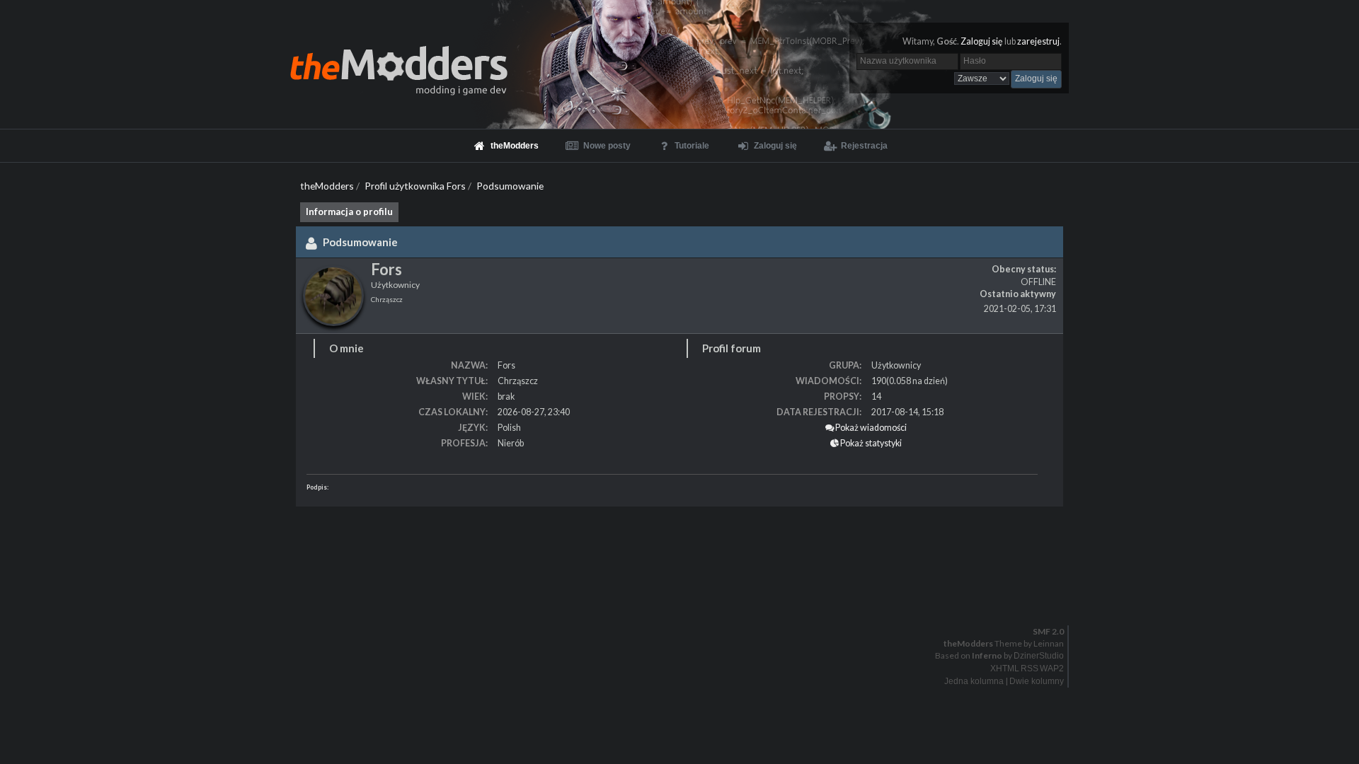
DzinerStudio (1039, 656)
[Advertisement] (424, 549)
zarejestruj (1038, 41)
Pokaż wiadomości (870, 427)
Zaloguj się (982, 41)
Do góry (685, 602)
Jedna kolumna (974, 681)
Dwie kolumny (1036, 681)
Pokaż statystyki (870, 443)
